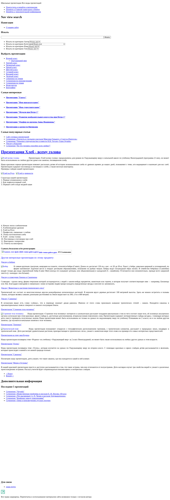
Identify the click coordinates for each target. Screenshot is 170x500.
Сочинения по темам (15, 83)
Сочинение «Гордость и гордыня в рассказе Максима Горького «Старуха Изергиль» (41, 139)
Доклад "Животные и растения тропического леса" (22, 288)
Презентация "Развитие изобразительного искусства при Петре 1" (35, 117)
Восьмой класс (12, 74)
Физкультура (11, 85)
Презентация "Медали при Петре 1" (22, 112)
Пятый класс (11, 67)
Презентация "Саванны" (11, 354)
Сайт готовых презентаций (17, 137)
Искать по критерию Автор (17, 42)
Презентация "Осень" (10, 344)
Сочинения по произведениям (19, 81)
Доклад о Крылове (14, 143)
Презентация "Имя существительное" (23, 107)
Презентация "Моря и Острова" (14, 363)
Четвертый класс (13, 65)
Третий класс (11, 63)
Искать (107, 37)
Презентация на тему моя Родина (15, 335)
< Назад (9, 374)
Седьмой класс (12, 72)
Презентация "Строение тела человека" (18, 309)
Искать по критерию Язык (17, 46)
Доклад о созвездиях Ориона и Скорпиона (19, 277)
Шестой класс (12, 70)
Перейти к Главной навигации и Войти (23, 9)
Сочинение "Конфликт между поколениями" (25, 398)
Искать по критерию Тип (17, 49)
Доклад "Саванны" (9, 299)
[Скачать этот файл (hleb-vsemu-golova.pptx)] (20, 252)
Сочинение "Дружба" (15, 391)
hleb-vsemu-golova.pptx (48, 252)
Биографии (10, 87)
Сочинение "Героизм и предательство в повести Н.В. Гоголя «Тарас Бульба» (38, 141)
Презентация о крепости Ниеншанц (22, 127)
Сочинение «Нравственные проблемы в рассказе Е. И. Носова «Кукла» (36, 394)
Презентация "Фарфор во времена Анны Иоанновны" (30, 122)
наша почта (11, 487)
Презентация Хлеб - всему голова (31, 152)
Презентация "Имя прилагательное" (22, 102)
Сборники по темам (14, 79)
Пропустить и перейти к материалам (21, 7)
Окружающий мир (19, 61)
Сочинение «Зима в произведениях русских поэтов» (28, 400)
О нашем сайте (12, 27)
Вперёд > (10, 376)
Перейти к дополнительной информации (23, 12)
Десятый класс (12, 76)
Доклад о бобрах (8, 262)
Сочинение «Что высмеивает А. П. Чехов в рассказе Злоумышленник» (36, 396)
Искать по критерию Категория (19, 44)
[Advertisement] (85, 205)
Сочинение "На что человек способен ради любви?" (28, 146)
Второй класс (11, 58)
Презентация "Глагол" (16, 97)
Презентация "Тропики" (11, 325)
